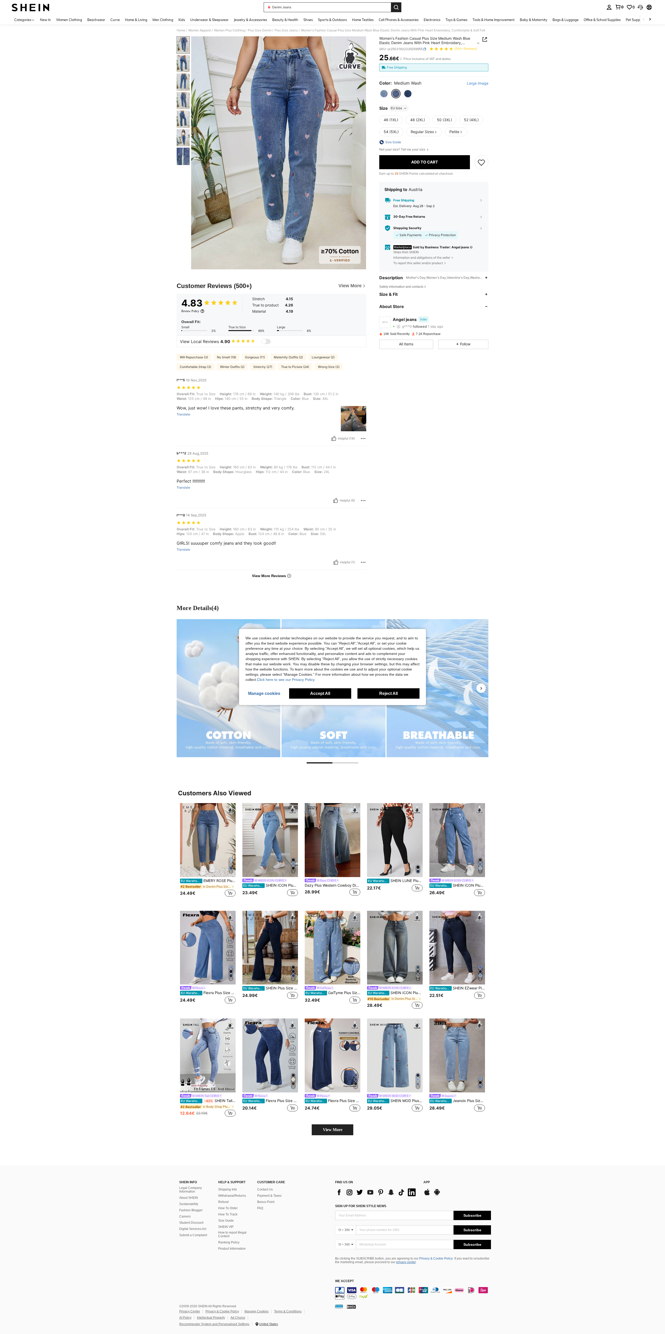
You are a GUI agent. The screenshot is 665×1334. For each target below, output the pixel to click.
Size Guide (226, 1220)
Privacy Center (189, 1311)
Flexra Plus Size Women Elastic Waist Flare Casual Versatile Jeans (270, 1101)
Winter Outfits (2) (232, 367)
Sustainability (188, 1204)
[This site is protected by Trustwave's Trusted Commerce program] (339, 1306)
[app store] (427, 1194)
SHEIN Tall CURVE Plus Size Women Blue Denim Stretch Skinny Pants (208, 1101)
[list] (376, 1192)
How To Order (228, 1208)
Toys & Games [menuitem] (456, 20)
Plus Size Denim (259, 30)
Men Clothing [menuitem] (162, 20)
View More (332, 1129)
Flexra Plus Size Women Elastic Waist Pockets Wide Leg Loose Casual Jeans (332, 1101)
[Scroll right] (650, 20)
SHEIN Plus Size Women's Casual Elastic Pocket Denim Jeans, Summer (270, 988)
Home (181, 30)
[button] (640, 7)
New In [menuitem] (45, 20)
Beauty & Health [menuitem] (285, 20)
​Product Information (232, 1248)
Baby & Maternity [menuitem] (533, 20)
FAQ (260, 1208)
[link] (619, 7)
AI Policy (185, 1317)
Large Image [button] (477, 83)
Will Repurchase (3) (194, 357)
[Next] (481, 688)
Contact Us (265, 1189)
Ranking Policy (229, 1242)
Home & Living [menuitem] (136, 20)
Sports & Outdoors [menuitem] (332, 20)
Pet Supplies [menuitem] (635, 20)
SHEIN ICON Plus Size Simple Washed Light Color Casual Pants (270, 885)
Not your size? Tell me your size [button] (402, 149)
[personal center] (609, 7)
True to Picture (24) (295, 367)
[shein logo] (30, 7)
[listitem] (208, 853)
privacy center (406, 1262)
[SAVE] (481, 162)
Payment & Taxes (269, 1196)
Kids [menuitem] (181, 20)
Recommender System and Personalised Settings (214, 1324)
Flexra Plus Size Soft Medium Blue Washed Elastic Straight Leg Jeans (208, 993)
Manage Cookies (256, 1311)
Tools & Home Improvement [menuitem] (494, 20)
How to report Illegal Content (232, 1234)
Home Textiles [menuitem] (363, 20)
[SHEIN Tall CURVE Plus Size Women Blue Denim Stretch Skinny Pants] (208, 1055)
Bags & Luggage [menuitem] (565, 20)
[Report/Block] (363, 438)
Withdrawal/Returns (232, 1196)
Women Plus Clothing (229, 30)
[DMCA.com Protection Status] (351, 1306)
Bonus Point (265, 1202)
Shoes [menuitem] (308, 20)
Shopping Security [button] (407, 228)
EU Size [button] (396, 108)
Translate (183, 414)
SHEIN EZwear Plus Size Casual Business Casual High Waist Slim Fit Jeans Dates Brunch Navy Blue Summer (457, 988)
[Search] (396, 7)
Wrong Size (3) (329, 367)
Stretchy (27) (262, 367)
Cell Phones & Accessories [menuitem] (398, 20)
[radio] (384, 93)
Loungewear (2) (323, 357)
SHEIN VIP (226, 1227)
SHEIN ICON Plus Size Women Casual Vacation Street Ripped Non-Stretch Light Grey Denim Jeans (457, 885)
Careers (185, 1216)
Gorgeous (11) (255, 357)
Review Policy (190, 311)
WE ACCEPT (344, 1281)
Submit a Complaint (193, 1235)
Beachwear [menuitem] (96, 20)
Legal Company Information (190, 1189)
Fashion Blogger (191, 1210)
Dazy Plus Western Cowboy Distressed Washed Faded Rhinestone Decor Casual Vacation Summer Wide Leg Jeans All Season (332, 885)
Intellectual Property (211, 1317)
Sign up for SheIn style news (360, 1206)
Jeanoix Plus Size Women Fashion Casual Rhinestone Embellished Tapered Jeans (457, 1101)
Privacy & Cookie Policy (436, 1258)
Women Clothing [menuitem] (69, 20)
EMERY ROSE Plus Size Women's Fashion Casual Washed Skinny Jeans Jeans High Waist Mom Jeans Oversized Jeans (208, 881)
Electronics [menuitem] (432, 20)
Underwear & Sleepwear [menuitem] (209, 20)
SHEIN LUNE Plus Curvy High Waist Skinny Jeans (395, 881)
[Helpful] (334, 438)
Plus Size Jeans (286, 30)
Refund (223, 1202)
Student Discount (191, 1222)
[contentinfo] (413, 1293)
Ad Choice (237, 1317)
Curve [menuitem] (115, 20)
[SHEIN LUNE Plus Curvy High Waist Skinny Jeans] (395, 840)
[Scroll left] (644, 20)
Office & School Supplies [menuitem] (602, 20)
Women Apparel (199, 30)
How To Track (227, 1214)
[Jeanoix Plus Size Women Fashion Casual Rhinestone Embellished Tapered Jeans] (457, 1055)
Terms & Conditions (288, 1311)
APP (426, 1182)
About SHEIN (188, 1198)
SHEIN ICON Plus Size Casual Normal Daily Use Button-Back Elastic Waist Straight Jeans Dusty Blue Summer (395, 993)
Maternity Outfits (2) (288, 357)
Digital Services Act (192, 1229)
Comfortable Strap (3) (195, 367)
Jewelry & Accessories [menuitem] (250, 20)
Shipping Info (227, 1189)
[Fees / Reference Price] (401, 59)
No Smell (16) (226, 357)
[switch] (266, 341)
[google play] (437, 1194)
